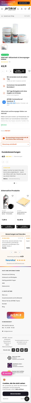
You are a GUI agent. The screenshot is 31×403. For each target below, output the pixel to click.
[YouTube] (22, 350)
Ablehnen (5, 398)
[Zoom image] (14, 35)
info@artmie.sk (8, 331)
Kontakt (4, 303)
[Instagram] (17, 350)
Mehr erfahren (19, 389)
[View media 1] (4, 47)
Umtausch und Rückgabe (9, 277)
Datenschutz (6, 286)
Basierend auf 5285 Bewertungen (15, 263)
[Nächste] (19, 252)
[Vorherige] (11, 252)
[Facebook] (13, 350)
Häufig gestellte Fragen (9, 280)
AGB (3, 283)
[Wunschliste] (25, 9)
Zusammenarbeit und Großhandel (12, 298)
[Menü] (2, 9)
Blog (3, 306)
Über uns (4, 295)
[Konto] (22, 9)
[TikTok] (26, 350)
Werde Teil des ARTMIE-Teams (11, 300)
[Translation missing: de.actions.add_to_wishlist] (12, 195)
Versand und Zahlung (8, 274)
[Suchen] (18, 9)
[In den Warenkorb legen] (8, 226)
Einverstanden (15, 394)
